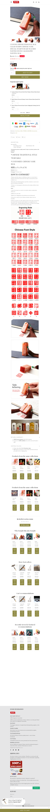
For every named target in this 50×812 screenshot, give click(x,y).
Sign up (36, 787)
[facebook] (11, 750)
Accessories (34, 131)
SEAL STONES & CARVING (26, 131)
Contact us (12, 798)
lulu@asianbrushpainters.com (16, 747)
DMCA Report (18, 806)
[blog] (19, 750)
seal (16, 133)
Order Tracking (13, 800)
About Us (12, 794)
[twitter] (14, 750)
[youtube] (16, 750)
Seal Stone (17, 131)
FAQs (11, 796)
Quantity (12, 69)
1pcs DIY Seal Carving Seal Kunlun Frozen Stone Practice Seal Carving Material (14, 499)
